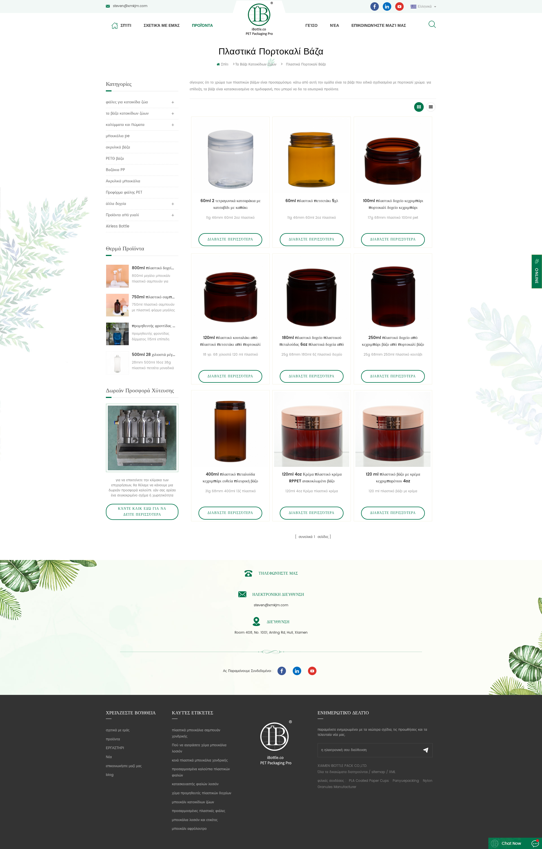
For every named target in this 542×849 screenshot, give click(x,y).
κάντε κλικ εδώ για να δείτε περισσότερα (142, 512)
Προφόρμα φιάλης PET (124, 193)
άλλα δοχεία (116, 204)
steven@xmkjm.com (130, 6)
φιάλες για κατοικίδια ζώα (127, 102)
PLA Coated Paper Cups (369, 781)
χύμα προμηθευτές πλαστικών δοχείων (201, 793)
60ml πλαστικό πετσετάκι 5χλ (311, 201)
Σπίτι (126, 25)
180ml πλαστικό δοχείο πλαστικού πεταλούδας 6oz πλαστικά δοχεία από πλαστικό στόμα (311, 341)
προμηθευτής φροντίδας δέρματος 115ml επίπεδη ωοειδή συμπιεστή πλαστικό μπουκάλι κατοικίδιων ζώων (154, 326)
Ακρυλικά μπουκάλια (123, 181)
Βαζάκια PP (115, 170)
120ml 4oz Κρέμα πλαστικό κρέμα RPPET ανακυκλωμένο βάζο (312, 477)
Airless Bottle (117, 226)
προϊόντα (202, 25)
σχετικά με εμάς (162, 25)
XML (392, 772)
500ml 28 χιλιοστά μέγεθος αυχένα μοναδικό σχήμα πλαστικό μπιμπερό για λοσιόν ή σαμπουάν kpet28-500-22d (154, 355)
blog (109, 775)
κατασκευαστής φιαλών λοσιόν (195, 784)
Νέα (334, 25)
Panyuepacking (406, 781)
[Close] (537, 292)
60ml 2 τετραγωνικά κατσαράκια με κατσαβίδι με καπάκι (230, 204)
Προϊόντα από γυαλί (122, 215)
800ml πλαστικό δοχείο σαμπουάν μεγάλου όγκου (154, 268)
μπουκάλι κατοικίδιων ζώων (193, 802)
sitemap (378, 772)
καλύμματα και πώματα (125, 125)
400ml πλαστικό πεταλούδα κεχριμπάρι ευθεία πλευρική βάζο (230, 477)
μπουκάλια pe (118, 136)
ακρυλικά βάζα (118, 147)
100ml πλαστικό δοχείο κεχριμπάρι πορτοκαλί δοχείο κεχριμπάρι (393, 204)
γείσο (311, 25)
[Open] (537, 271)
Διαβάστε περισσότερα (230, 239)
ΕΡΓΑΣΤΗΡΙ (115, 748)
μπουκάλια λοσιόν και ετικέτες (195, 820)
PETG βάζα (115, 159)
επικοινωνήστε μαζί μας (378, 25)
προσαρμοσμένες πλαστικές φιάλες (198, 811)
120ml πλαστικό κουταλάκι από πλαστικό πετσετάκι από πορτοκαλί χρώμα (230, 341)
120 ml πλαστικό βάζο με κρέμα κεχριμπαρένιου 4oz (393, 477)
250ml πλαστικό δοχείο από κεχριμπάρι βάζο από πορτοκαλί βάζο (393, 341)
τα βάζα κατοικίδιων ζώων (255, 64)
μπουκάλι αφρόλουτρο (189, 829)
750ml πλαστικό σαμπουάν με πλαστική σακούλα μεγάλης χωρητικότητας (154, 297)
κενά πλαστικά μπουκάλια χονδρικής (200, 760)
